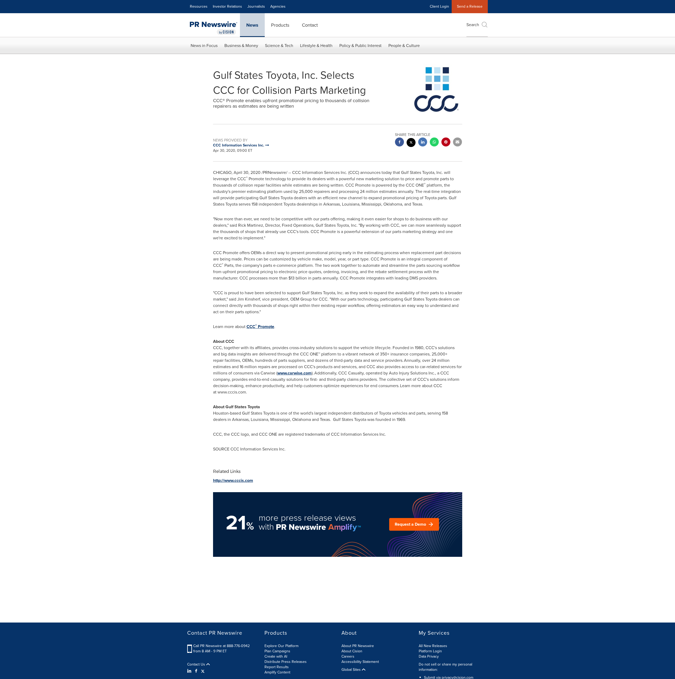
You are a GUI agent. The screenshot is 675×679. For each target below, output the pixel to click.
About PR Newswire (357, 646)
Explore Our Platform (281, 646)
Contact (310, 25)
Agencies (278, 6)
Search (472, 25)
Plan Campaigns (277, 651)
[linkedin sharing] (422, 142)
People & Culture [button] (404, 45)
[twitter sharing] (411, 143)
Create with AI (275, 656)
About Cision (351, 651)
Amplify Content (277, 672)
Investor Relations (227, 6)
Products (280, 25)
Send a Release (470, 6)
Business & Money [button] (241, 45)
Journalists (256, 6)
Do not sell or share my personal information (445, 667)
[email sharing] (457, 142)
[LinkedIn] (190, 671)
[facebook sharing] (399, 142)
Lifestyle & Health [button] (316, 45)
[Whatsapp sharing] (434, 142)
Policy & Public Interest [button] (360, 45)
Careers (347, 656)
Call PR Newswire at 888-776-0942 (221, 646)
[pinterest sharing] (445, 142)
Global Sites (351, 669)
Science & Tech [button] (279, 45)
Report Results (276, 667)
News (252, 25)
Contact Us (196, 664)
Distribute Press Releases (285, 661)
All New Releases (433, 646)
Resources (199, 6)
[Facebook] (196, 671)
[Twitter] (203, 671)
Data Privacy (429, 656)
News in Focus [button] (204, 45)
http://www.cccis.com (233, 480)
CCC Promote (260, 327)
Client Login (439, 6)
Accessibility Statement (360, 661)
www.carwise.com (294, 373)
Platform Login (430, 651)
